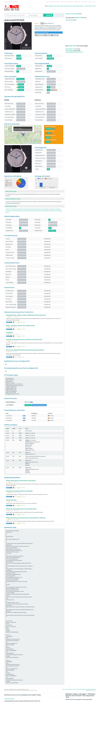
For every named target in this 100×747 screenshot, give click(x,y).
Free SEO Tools (77, 1)
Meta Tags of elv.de (11, 206)
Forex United (69, 50)
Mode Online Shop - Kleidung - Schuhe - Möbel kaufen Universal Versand (26, 315)
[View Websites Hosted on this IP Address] (54, 128)
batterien (28, 210)
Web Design (70, 1)
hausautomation (20, 209)
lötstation (16, 210)
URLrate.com (93, 690)
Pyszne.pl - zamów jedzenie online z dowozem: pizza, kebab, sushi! (24, 339)
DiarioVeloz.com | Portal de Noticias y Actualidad (19, 491)
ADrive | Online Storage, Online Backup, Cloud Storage (21, 480)
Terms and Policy (76, 689)
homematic (26, 209)
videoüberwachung (10, 210)
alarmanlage (51, 209)
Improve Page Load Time (54, 1)
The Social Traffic (9, 698)
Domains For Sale (63, 1)
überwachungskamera (52, 210)
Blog (94, 1)
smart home (8, 209)
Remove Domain (84, 1)
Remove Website (68, 689)
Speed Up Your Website (72, 13)
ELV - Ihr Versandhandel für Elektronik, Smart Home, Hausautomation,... (25, 350)
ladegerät (21, 210)
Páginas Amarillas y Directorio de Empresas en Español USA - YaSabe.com (26, 517)
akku (25, 210)
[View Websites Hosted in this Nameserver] (24, 415)
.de (38, 27)
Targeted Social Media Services (74, 52)
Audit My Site (69, 20)
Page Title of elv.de (11, 191)
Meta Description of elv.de (13, 198)
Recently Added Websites (91, 689)
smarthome (13, 209)
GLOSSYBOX (9, 332)
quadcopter (59, 210)
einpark (7, 212)
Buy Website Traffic (71, 49)
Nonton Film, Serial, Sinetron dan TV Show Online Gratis (21, 508)
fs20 (30, 209)
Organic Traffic (72, 45)
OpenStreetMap (32, 143)
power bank (33, 210)
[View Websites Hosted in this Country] (51, 133)
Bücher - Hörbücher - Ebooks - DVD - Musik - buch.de (20, 325)
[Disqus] (50, 725)
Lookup (48, 15)
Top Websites (82, 689)
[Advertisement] (78, 32)
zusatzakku (38, 210)
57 (48, 90)
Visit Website (40, 35)
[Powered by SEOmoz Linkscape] (56, 90)
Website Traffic (79, 17)
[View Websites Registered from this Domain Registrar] (31, 402)
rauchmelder (45, 209)
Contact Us (90, 1)
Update (47, 35)
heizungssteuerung (38, 209)
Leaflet (26, 143)
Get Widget (55, 35)
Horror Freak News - (11, 500)
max (33, 209)
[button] (23, 134)
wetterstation (58, 209)
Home (48, 1)
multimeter (43, 210)
